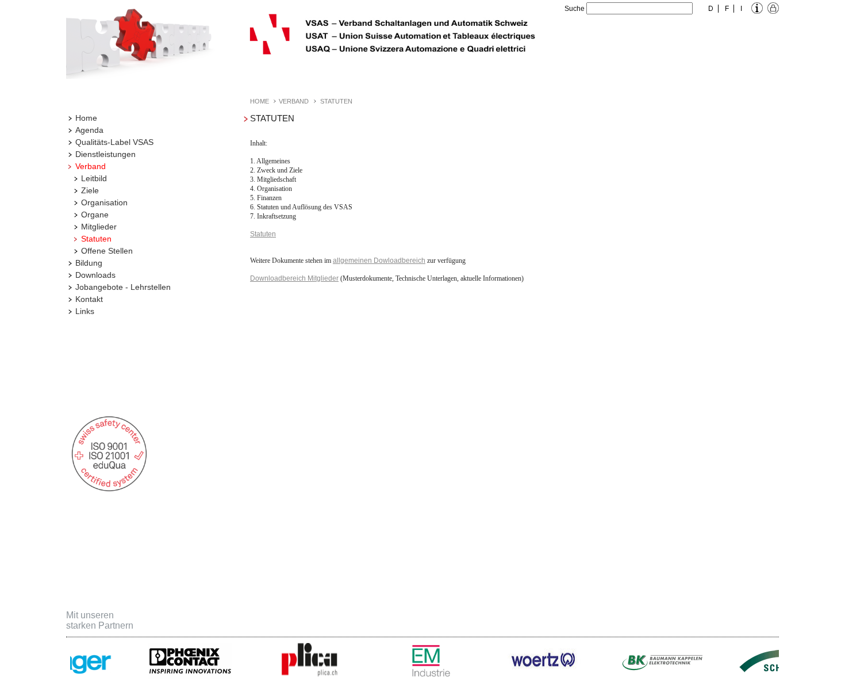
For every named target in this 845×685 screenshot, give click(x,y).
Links (84, 311)
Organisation (104, 202)
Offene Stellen (107, 250)
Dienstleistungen (105, 154)
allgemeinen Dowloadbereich (379, 261)
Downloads (95, 275)
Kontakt (89, 299)
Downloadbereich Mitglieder (294, 278)
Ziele (90, 190)
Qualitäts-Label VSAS (114, 142)
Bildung (88, 262)
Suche (574, 9)
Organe (95, 214)
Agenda (89, 130)
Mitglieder (99, 226)
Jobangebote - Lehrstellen (123, 287)
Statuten (96, 238)
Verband (90, 166)
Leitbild (94, 178)
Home (86, 118)
